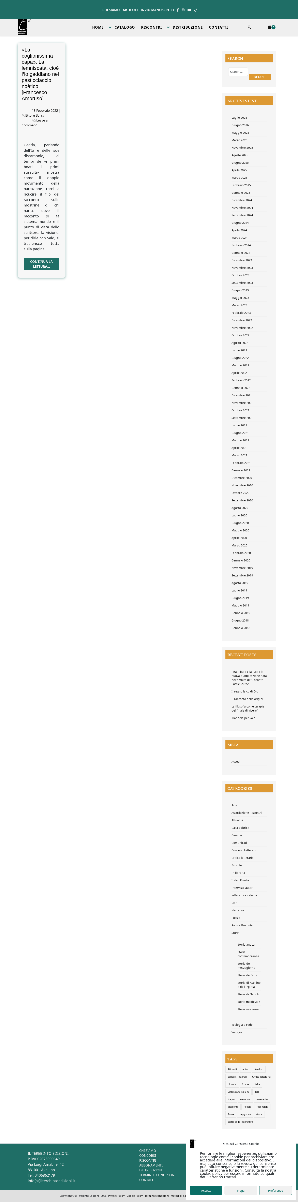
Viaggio (237, 1032)
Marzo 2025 (239, 178)
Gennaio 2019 (241, 613)
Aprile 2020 (239, 538)
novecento (262, 1099)
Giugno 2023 (240, 290)
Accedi (236, 761)
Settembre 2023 (242, 283)
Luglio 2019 (239, 590)
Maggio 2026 (240, 132)
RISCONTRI (151, 27)
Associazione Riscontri (247, 813)
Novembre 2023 (242, 268)
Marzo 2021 (239, 455)
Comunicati (239, 843)
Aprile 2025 (239, 170)
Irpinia (245, 1084)
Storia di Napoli (248, 994)
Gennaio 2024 (241, 253)
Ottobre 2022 (240, 335)
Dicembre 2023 (242, 260)
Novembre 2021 (242, 403)
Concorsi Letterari (244, 850)
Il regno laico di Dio (245, 691)
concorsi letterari (237, 1076)
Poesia (236, 918)
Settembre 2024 (242, 215)
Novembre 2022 (242, 328)
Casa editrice (240, 828)
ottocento (233, 1106)
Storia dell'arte (247, 975)
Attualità (237, 820)
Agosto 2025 (240, 155)
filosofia (232, 1084)
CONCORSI (147, 1155)
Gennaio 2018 (241, 628)
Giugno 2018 (240, 620)
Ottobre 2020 (240, 493)
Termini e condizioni (157, 1196)
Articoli (130, 10)
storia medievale (249, 1002)
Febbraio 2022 (241, 380)
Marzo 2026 (239, 140)
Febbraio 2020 (241, 553)
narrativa (245, 1099)
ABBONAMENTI (151, 1165)
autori (245, 1069)
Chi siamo (111, 10)
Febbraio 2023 (241, 313)
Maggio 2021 (240, 440)
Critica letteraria (243, 858)
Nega (240, 1190)
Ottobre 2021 (240, 410)
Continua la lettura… (41, 264)
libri (257, 1091)
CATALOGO (125, 27)
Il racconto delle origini (247, 699)
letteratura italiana (244, 895)
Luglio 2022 (239, 350)
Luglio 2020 (239, 515)
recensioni (262, 1106)
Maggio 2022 (240, 365)
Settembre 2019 (242, 575)
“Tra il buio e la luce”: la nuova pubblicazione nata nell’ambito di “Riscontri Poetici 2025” (249, 678)
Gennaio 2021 (241, 470)
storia (259, 1114)
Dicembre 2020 (242, 478)
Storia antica (246, 944)
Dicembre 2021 (242, 395)
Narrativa (238, 910)
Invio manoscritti (157, 10)
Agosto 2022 (240, 343)
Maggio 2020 (240, 530)
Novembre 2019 (242, 568)
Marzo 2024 (239, 238)
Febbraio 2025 (241, 185)
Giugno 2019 (240, 598)
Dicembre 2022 (242, 320)
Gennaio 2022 (241, 388)
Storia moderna (248, 1009)
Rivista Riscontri (242, 925)
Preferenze (275, 1190)
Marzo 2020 (239, 545)
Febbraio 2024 (241, 245)
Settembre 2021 (242, 418)
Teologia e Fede (242, 1025)
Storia (235, 933)
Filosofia (237, 865)
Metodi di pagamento (184, 1196)
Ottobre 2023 (240, 275)
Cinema (237, 835)
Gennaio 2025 (241, 193)
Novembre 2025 (242, 147)
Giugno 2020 (240, 523)
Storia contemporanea (248, 954)
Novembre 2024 (242, 208)
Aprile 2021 (239, 448)
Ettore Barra (34, 115)
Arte (234, 805)
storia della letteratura (240, 1122)
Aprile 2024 (239, 230)
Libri (235, 903)
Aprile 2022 (239, 373)
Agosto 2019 (240, 583)
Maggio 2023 (240, 298)
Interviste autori (242, 888)
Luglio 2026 (239, 117)
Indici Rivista (240, 880)
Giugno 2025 (240, 162)
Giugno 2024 (240, 223)
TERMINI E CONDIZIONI (157, 1175)
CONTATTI (218, 27)
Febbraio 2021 (241, 463)
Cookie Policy (135, 1196)
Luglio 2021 (239, 425)
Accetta (206, 1190)
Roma (231, 1114)
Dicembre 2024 (242, 200)
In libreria (238, 873)
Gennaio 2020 (241, 560)
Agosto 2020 (240, 508)
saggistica (245, 1114)
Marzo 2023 (239, 305)
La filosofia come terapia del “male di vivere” (248, 708)
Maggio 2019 (240, 605)
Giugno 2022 (240, 358)
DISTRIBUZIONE (188, 27)
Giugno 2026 (240, 125)
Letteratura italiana (238, 1091)
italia (257, 1084)
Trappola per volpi (244, 718)
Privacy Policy (116, 1196)
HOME (98, 27)
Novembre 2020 (242, 485)
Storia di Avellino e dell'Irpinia (249, 985)
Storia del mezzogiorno (246, 966)
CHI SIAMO (147, 1150)
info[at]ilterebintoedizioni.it (51, 1180)
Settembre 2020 (242, 500)
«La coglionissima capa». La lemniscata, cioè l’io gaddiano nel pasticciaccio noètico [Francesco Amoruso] (40, 74)
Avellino (258, 1069)
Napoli (231, 1099)
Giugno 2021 (240, 433)
